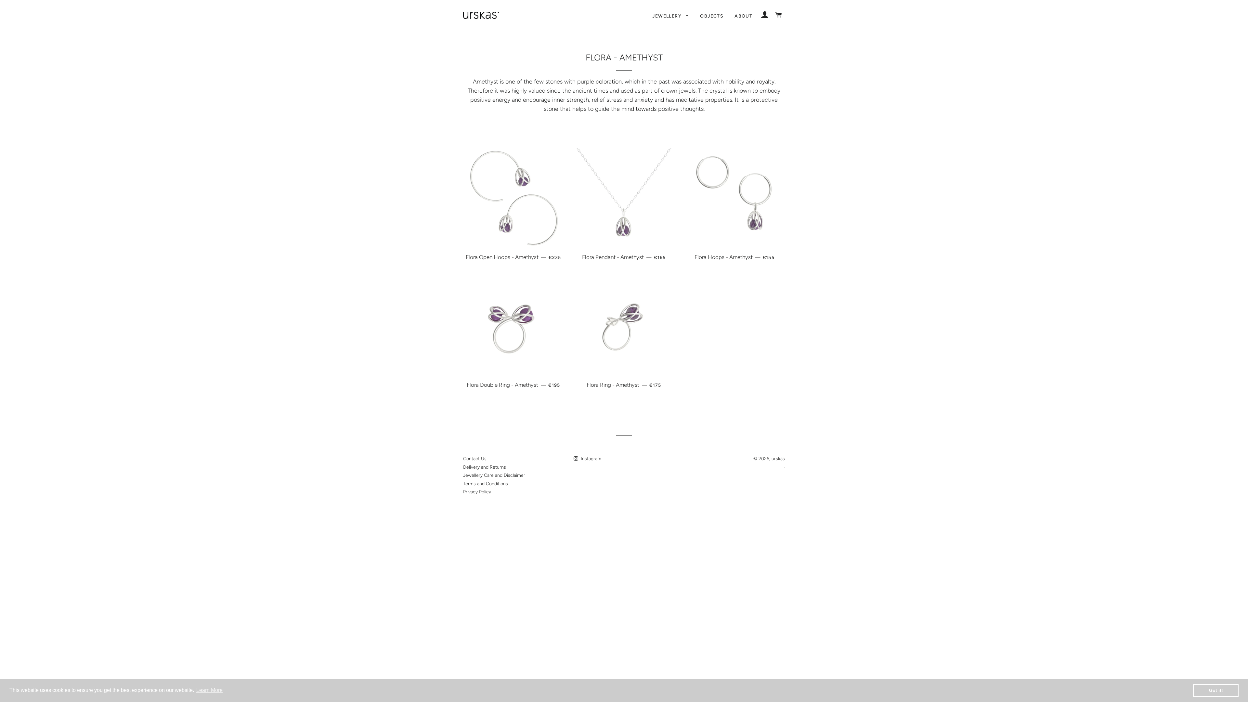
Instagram (590, 459)
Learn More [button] (209, 690)
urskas (778, 459)
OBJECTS (711, 16)
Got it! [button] (1216, 690)
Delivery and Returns (484, 467)
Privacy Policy (477, 492)
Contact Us (475, 459)
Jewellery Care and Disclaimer (494, 475)
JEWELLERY (667, 16)
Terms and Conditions (485, 484)
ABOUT (743, 16)
